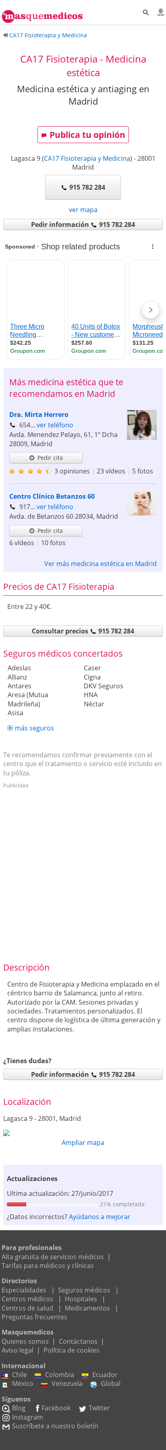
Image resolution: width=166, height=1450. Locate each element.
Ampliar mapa (83, 1142)
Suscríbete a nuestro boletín (55, 1426)
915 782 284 (87, 187)
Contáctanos (78, 1341)
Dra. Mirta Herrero (38, 414)
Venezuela (67, 1383)
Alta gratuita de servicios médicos (53, 1256)
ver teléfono (55, 425)
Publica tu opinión (87, 134)
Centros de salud (27, 1308)
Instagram (27, 1417)
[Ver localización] (83, 1133)
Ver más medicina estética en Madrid (100, 563)
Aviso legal (17, 1350)
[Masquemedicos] (42, 12)
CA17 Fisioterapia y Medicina (87, 158)
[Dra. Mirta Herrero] (142, 437)
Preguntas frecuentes (34, 1316)
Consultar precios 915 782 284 (83, 631)
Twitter (99, 1407)
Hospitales (81, 1298)
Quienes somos (25, 1341)
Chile (19, 1374)
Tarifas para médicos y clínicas (48, 1265)
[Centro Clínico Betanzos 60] (142, 513)
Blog (18, 1407)
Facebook (56, 1407)
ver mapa (83, 209)
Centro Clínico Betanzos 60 (52, 496)
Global (110, 1383)
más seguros (34, 728)
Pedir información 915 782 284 (83, 224)
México (22, 1383)
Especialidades (24, 1290)
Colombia (59, 1374)
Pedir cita (50, 457)
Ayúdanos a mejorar (100, 1216)
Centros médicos (27, 1298)
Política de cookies (72, 1350)
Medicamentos (87, 1308)
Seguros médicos (84, 1290)
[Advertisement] (83, 874)
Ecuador (105, 1374)
